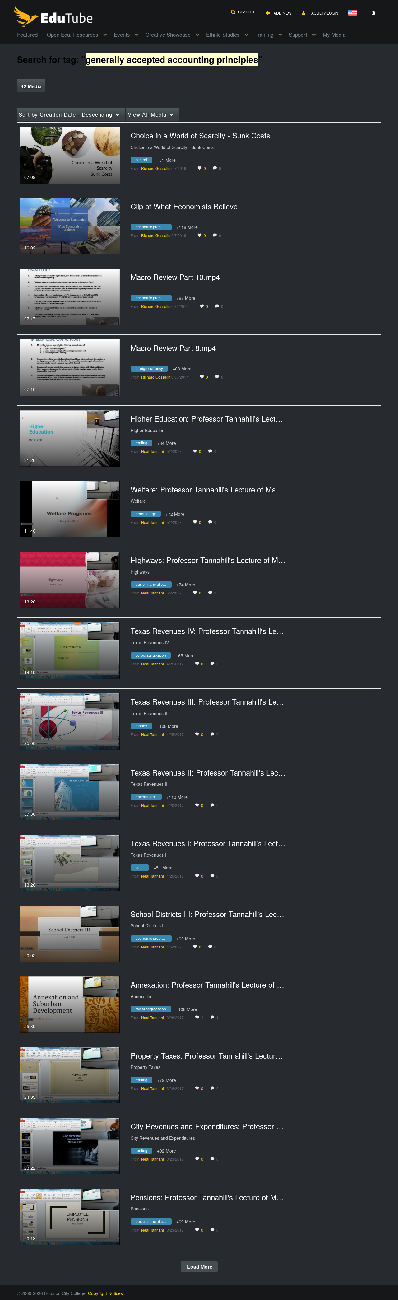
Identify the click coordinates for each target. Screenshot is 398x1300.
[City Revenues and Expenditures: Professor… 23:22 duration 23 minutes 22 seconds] (70, 1145)
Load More (199, 1266)
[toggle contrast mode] (373, 13)
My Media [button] (334, 34)
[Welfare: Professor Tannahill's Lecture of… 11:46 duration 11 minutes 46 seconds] (70, 508)
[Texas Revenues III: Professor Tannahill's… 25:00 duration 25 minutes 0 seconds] (70, 721)
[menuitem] (32, 34)
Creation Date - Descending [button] (65, 114)
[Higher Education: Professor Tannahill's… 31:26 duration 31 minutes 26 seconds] (70, 438)
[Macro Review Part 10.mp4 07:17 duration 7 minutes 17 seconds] (70, 296)
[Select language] (354, 13)
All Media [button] (147, 114)
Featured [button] (27, 34)
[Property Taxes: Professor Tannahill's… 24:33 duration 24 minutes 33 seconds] (70, 1074)
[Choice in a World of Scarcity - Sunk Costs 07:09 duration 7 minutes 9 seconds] (70, 154)
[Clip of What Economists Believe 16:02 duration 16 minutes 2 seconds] (70, 225)
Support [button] (298, 34)
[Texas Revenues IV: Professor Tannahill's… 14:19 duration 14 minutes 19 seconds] (70, 650)
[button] (242, 11)
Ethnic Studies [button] (223, 34)
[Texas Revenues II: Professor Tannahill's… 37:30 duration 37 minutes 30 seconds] (70, 791)
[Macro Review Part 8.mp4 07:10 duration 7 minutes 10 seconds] (70, 367)
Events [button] (122, 34)
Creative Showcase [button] (168, 34)
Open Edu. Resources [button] (72, 34)
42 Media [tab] (31, 86)
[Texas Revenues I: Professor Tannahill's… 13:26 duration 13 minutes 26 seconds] (70, 862)
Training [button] (264, 34)
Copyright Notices (105, 1293)
